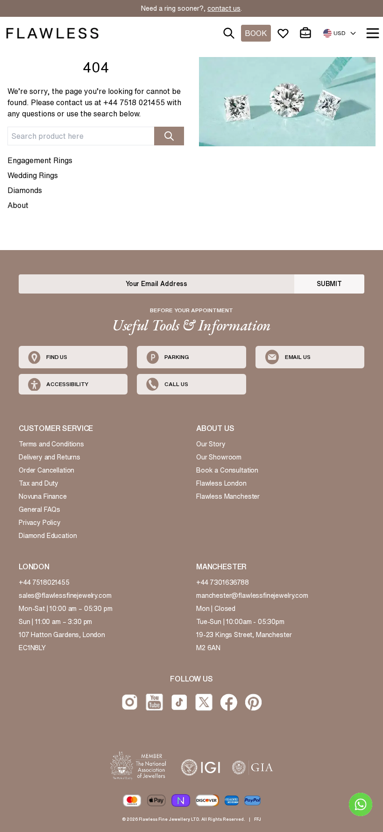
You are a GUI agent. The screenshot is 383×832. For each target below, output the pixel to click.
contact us (224, 8)
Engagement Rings (39, 160)
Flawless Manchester (228, 496)
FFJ (257, 819)
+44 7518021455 (44, 582)
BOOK (256, 33)
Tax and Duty (38, 483)
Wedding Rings (32, 175)
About (17, 205)
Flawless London (221, 483)
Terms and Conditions (51, 444)
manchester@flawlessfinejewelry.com (252, 595)
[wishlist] (285, 33)
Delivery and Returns (49, 457)
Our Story (211, 444)
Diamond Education (48, 535)
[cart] (307, 33)
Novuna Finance (43, 496)
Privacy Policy (40, 522)
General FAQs (39, 509)
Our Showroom (218, 457)
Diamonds (24, 190)
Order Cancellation (46, 470)
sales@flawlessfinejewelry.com (65, 595)
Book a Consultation (227, 470)
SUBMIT (329, 283)
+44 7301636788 (222, 582)
